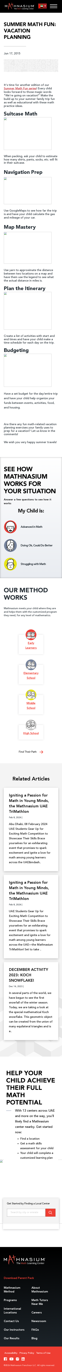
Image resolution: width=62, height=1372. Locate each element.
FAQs (35, 1329)
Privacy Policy (26, 1353)
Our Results (11, 1338)
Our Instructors (14, 1329)
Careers (36, 1312)
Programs (10, 1300)
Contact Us (11, 1321)
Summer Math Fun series (20, 88)
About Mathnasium (39, 1289)
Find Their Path (28, 752)
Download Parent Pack (19, 1278)
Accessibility (10, 1353)
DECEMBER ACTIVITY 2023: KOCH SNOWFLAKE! (28, 975)
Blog (34, 1338)
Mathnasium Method (12, 1289)
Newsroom (38, 1321)
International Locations (12, 1310)
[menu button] (42, 6)
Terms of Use (43, 1353)
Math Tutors (39, 1302)
